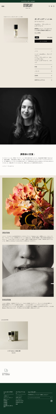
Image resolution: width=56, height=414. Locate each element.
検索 (17, 404)
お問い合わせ (18, 397)
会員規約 (5, 402)
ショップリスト (19, 395)
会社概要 (5, 404)
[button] (3, 6)
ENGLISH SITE (19, 400)
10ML (37, 37)
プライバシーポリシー (8, 397)
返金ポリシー (6, 399)
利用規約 (5, 400)
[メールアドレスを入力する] (50, 397)
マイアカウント (19, 399)
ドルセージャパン (7, 16)
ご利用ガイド (6, 395)
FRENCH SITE (19, 402)
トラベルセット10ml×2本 (13, 351)
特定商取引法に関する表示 (8, 406)
